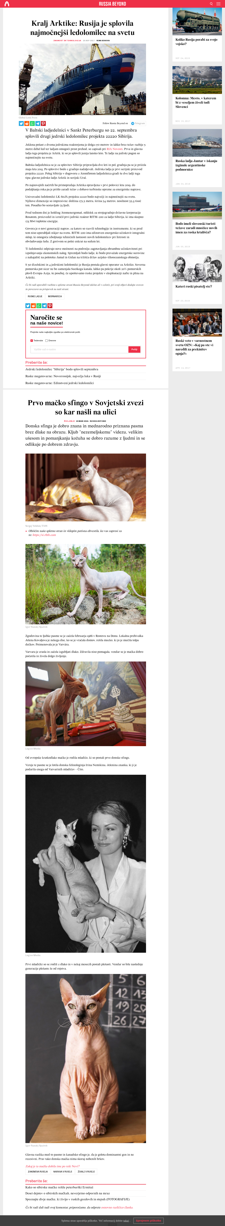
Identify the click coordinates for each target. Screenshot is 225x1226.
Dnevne (52, 340)
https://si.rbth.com (44, 535)
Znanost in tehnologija (67, 40)
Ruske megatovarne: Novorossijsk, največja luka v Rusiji (63, 376)
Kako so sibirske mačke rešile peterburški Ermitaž (59, 1187)
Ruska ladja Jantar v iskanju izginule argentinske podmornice (196, 165)
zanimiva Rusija (38, 1171)
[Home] (7, 3)
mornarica (55, 296)
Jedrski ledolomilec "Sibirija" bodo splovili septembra (61, 369)
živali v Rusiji (86, 1171)
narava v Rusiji (62, 1171)
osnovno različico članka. (117, 1207)
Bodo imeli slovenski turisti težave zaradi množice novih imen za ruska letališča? (196, 228)
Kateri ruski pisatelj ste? (194, 286)
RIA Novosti (115, 149)
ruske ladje (35, 296)
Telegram (140, 123)
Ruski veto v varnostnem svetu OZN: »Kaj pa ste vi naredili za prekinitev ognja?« (194, 347)
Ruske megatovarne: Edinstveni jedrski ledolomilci (59, 383)
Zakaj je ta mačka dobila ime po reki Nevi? (52, 1166)
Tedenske (38, 340)
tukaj (126, 1220)
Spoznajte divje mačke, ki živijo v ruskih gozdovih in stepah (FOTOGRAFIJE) (77, 1199)
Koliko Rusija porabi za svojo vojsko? (196, 42)
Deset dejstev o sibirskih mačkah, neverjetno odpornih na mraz (67, 1193)
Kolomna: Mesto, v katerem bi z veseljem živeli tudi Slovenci (196, 103)
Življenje (69, 421)
